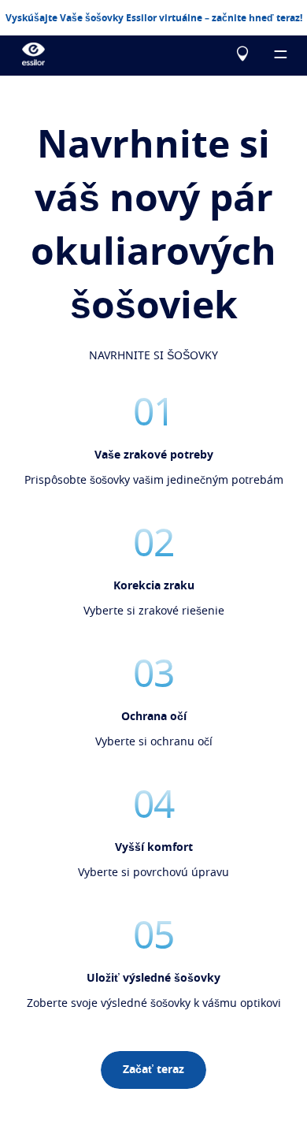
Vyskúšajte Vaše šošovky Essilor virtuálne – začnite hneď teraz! (154, 18)
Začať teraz (153, 1069)
